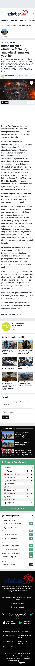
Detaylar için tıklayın (17, 509)
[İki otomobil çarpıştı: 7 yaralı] (25, 361)
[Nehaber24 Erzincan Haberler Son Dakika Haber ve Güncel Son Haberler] (17, 12)
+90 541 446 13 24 (18, 603)
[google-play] (26, 623)
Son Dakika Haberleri (22, 642)
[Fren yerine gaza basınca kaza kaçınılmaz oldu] (9, 361)
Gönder (5, 417)
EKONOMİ (22, 20)
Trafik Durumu (9, 635)
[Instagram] (14, 614)
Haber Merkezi (17, 325)
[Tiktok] (24, 614)
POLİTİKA (31, 20)
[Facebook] (3, 614)
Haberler (4, 42)
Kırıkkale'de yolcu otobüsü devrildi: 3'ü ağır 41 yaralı (9, 351)
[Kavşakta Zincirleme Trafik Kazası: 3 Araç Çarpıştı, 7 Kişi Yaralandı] (25, 376)
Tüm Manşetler (9, 641)
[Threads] (27, 614)
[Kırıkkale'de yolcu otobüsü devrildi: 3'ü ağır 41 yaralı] (9, 344)
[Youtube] (20, 614)
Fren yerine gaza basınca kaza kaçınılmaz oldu (9, 367)
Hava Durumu (25, 632)
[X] (7, 614)
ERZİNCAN (5, 20)
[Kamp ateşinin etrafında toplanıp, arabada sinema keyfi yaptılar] (17, 89)
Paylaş (6, 102)
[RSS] (17, 617)
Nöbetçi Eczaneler (11, 632)
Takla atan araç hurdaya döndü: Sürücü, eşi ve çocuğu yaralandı (25, 351)
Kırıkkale (13, 42)
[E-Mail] (13, 329)
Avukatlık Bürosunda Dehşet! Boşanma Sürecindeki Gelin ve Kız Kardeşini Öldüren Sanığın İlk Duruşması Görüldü (9, 385)
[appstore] (9, 623)
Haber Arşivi (9, 647)
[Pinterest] (10, 614)
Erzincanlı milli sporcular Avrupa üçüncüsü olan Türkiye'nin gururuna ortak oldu (17, 25)
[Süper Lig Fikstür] (32, 516)
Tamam (22, 663)
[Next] (31, 614)
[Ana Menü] (2, 13)
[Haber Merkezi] (6, 327)
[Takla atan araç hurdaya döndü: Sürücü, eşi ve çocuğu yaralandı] (25, 344)
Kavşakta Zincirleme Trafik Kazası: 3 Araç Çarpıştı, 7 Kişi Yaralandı (25, 383)
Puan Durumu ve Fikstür (24, 636)
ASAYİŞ (14, 20)
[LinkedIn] (17, 614)
